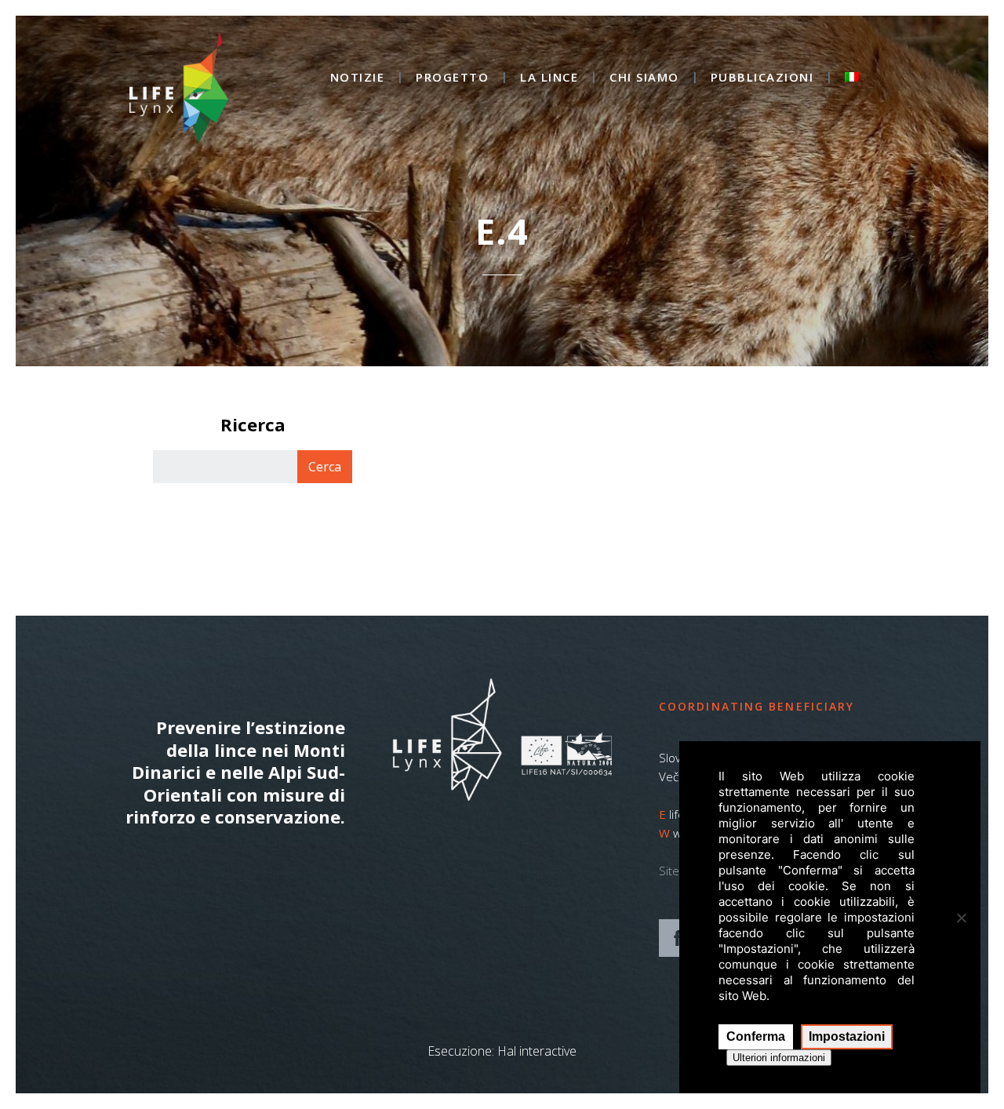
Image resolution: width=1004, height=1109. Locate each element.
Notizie (357, 78)
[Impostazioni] (961, 917)
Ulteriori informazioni (779, 1058)
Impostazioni (847, 1036)
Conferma (755, 1036)
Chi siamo (644, 78)
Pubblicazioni (762, 78)
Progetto (452, 78)
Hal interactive (537, 1051)
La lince (549, 78)
